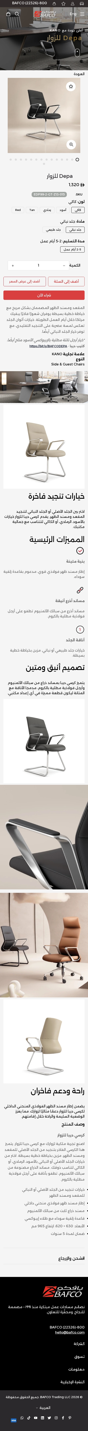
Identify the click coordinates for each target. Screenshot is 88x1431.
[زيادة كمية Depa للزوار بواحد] (13, 266)
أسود (63, 210)
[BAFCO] (45, 14)
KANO (57, 354)
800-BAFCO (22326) (29, 3)
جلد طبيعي (53, 229)
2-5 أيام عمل (72, 249)
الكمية (74, 265)
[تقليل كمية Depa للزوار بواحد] (64, 266)
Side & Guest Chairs (68, 364)
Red (18, 210)
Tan (32, 210)
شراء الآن (44, 295)
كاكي (78, 210)
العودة (79, 74)
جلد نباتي (75, 229)
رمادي (47, 210)
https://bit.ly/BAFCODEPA (48, 346)
